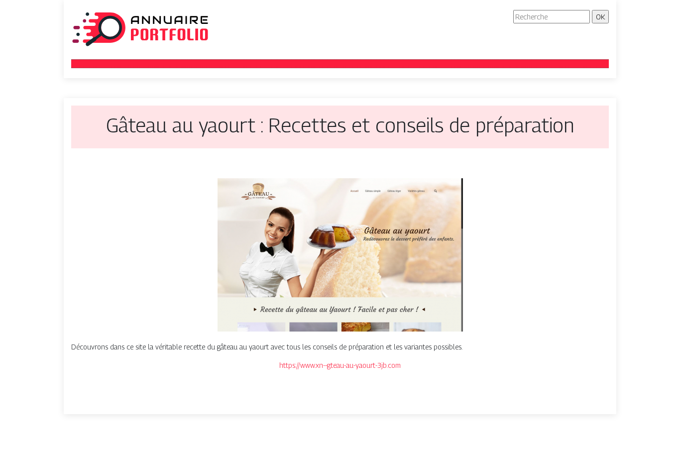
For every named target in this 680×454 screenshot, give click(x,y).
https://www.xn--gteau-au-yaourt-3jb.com (340, 365)
